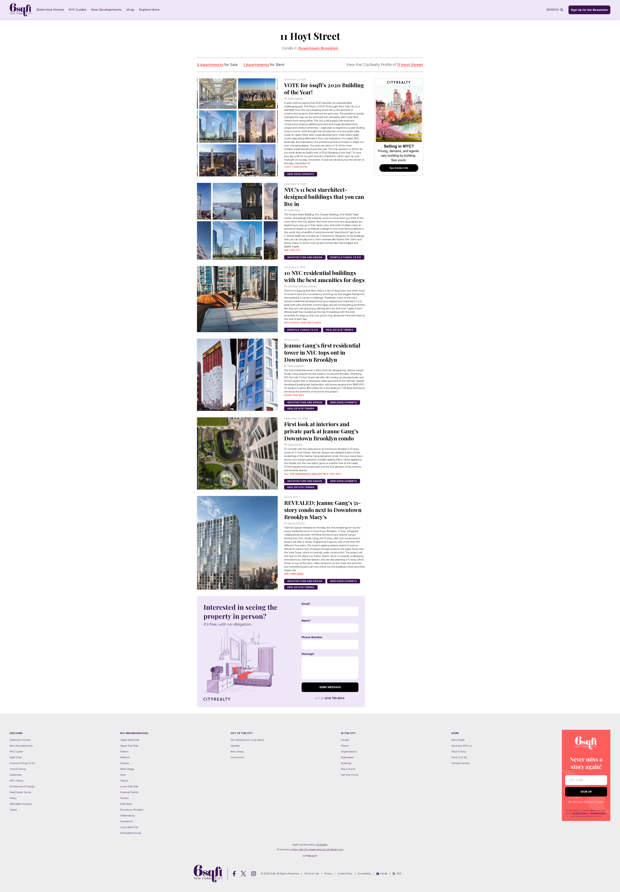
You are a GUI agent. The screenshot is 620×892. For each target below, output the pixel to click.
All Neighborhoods (130, 833)
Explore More (149, 9)
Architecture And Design (304, 257)
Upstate (235, 745)
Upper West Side (129, 740)
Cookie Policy (344, 873)
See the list (292, 250)
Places (344, 745)
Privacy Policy (598, 813)
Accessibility (364, 873)
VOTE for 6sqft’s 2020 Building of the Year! (324, 88)
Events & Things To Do (345, 257)
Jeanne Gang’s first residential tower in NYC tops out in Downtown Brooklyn (322, 352)
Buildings (346, 763)
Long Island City (129, 827)
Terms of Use (579, 813)
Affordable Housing (20, 803)
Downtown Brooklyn (318, 48)
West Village (127, 769)
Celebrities (15, 774)
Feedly (384, 873)
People (345, 740)
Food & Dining (18, 769)
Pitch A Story (458, 751)
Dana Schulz (295, 444)
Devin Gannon (296, 365)
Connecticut (237, 757)
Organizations (349, 751)
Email (306, 603)
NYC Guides (77, 9)
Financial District (129, 792)
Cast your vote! (295, 166)
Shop (130, 9)
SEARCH (552, 9)
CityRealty (322, 844)
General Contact (460, 763)
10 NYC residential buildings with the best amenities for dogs (324, 276)
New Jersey (237, 751)
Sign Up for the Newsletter (589, 9)
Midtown (125, 757)
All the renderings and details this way (312, 473)
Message (308, 654)
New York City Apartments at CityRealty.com (318, 849)
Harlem (124, 751)
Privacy (328, 873)
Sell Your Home (349, 774)
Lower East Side (129, 786)
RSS (399, 873)
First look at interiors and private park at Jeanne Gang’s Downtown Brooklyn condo (321, 431)
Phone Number (312, 637)
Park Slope (126, 803)
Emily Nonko (295, 98)
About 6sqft (458, 740)
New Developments (106, 9)
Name (306, 620)
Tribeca (124, 780)
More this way (294, 395)
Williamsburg (127, 815)
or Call (330, 698)
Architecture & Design (22, 786)
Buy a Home (348, 769)
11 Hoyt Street (410, 65)
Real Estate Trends (339, 330)
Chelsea (124, 763)
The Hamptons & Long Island (247, 740)
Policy (13, 798)
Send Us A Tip (459, 757)
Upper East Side (129, 745)
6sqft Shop (16, 757)
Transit (13, 809)
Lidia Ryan (294, 210)
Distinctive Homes (50, 9)
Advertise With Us (461, 745)
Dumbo (124, 798)
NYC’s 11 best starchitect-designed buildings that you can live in (324, 196)
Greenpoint (126, 821)
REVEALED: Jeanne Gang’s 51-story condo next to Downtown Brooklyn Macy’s (323, 510)
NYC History (16, 780)
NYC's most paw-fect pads (302, 322)
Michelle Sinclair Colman (302, 286)
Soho (123, 774)
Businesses (347, 757)
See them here (293, 573)
